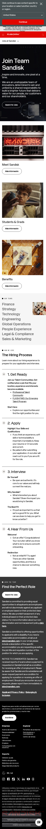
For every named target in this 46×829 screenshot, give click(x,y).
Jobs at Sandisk (9, 41)
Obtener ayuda (7, 758)
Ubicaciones (6, 740)
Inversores (6, 735)
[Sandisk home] (13, 34)
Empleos (5, 743)
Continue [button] (23, 22)
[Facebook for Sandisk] (8, 779)
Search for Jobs (11, 105)
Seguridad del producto (10, 766)
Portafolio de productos (31, 730)
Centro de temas (29, 737)
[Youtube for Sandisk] (28, 779)
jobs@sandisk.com (11, 641)
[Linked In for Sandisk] (23, 779)
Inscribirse (9, 717)
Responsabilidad (8, 732)
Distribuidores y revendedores (29, 733)
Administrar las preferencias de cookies (21, 815)
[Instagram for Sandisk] (3, 779)
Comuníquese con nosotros (8, 747)
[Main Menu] (3, 34)
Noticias (5, 738)
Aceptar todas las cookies (22, 825)
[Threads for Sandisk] (33, 779)
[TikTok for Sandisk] (13, 779)
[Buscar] (43, 34)
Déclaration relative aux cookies (24, 809)
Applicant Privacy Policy (13, 692)
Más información (12, 171)
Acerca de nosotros (9, 730)
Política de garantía (9, 760)
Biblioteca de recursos (10, 763)
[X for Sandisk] (18, 779)
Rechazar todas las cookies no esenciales (21, 820)
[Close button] (41, 4)
